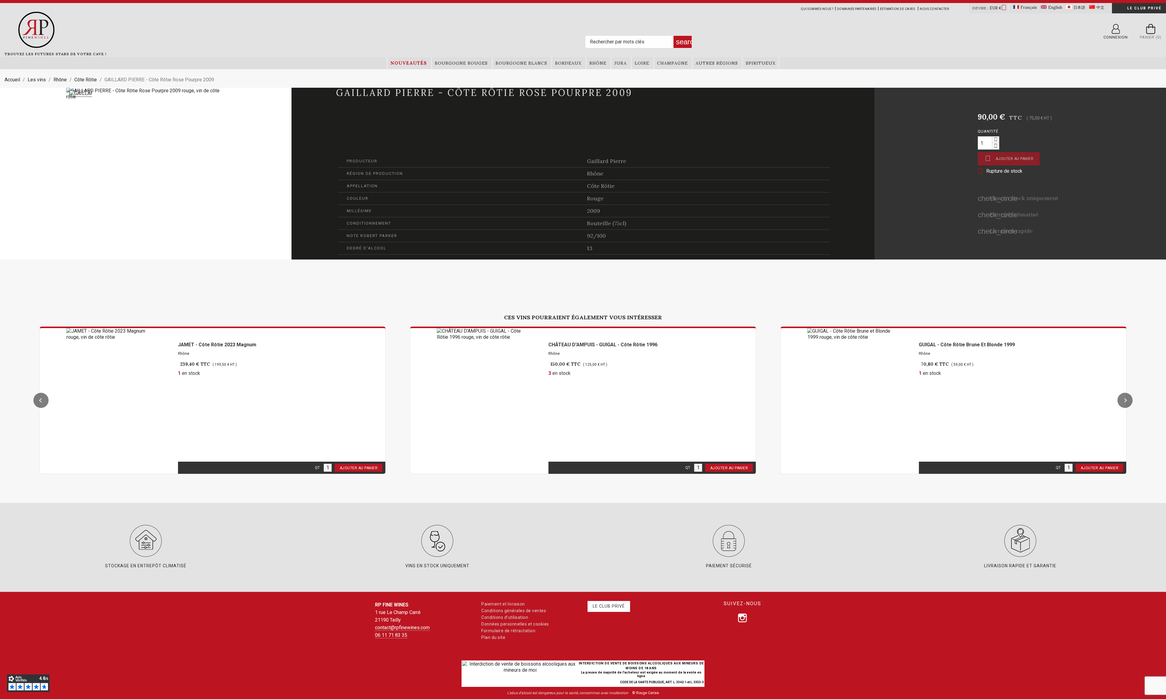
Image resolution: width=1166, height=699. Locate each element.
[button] (41, 400)
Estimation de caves (897, 9)
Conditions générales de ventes (513, 610)
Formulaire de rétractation (508, 630)
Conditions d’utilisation (504, 617)
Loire (642, 63)
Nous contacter (934, 9)
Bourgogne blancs (521, 63)
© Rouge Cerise (645, 693)
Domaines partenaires (856, 9)
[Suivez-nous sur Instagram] (742, 618)
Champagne (672, 63)
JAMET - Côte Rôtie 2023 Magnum (217, 345)
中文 (1100, 7)
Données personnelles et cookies (515, 624)
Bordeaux (568, 63)
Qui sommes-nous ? (817, 9)
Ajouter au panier (1009, 158)
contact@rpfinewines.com (402, 627)
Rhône (597, 63)
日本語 (1079, 7)
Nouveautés (408, 63)
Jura (620, 63)
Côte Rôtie (601, 185)
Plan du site (493, 637)
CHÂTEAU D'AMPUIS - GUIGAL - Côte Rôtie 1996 (602, 345)
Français (1029, 7)
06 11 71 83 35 (391, 635)
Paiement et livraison (503, 604)
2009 (593, 210)
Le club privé (1144, 8)
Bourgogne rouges (461, 63)
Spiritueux (761, 63)
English (1055, 7)
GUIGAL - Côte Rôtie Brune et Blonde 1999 (967, 345)
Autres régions (717, 63)
